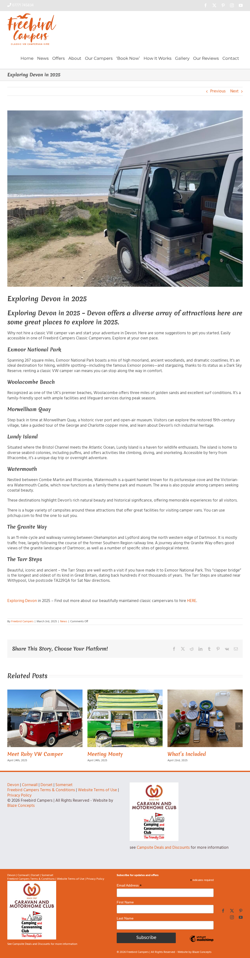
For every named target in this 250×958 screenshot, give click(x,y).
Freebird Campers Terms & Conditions (41, 797)
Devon (13, 792)
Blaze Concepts (21, 813)
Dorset (46, 792)
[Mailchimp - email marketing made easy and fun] (201, 949)
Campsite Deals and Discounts (163, 854)
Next (234, 91)
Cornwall (30, 792)
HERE (191, 601)
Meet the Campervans (33, 754)
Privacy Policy (19, 802)
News (63, 621)
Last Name (125, 925)
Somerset (64, 792)
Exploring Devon (22, 601)
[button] (11, 729)
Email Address (129, 892)
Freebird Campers (22, 621)
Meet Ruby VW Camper (195, 754)
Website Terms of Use (97, 797)
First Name (125, 909)
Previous (218, 91)
